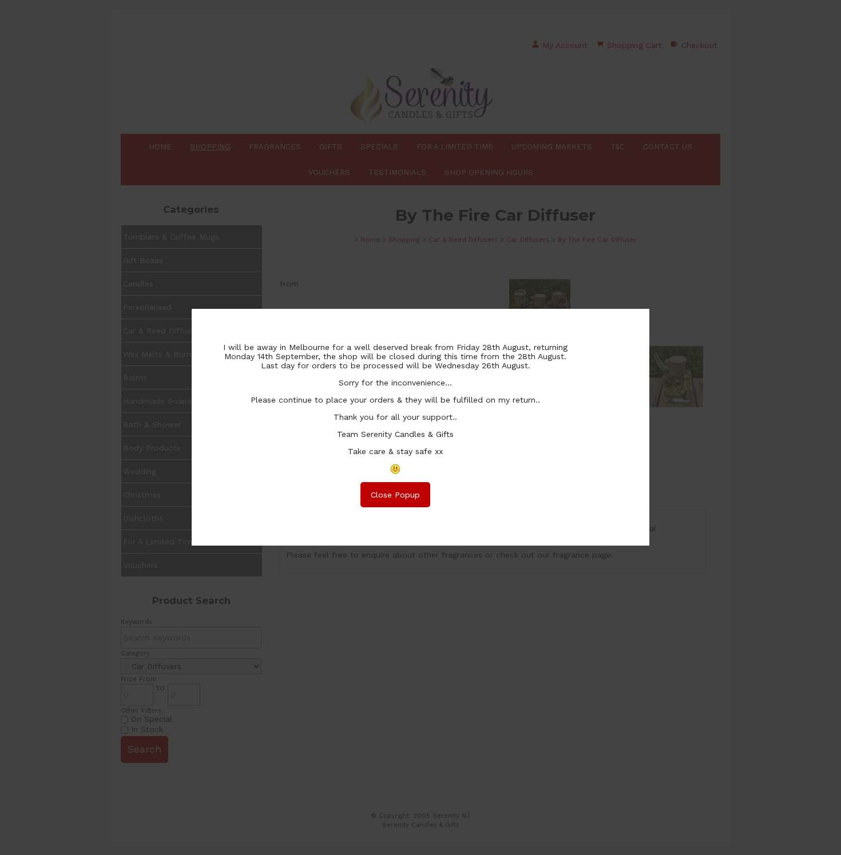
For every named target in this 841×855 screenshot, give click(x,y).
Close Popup (395, 494)
